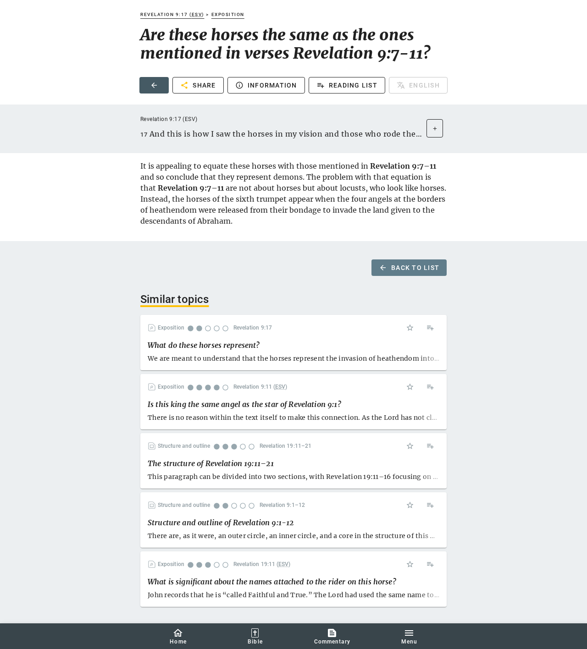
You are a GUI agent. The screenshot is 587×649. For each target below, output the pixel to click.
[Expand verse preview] (434, 128)
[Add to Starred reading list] (410, 328)
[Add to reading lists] (430, 328)
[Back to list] (154, 85)
